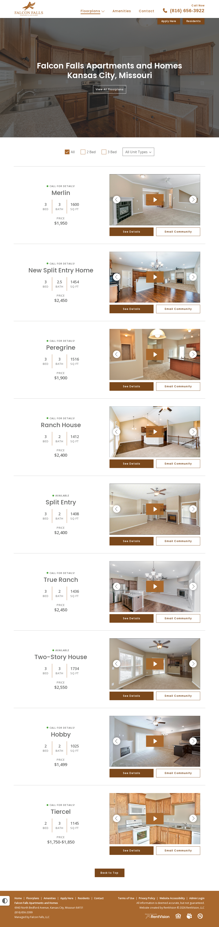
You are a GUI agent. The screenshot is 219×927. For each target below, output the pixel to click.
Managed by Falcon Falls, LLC (32, 917)
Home (18, 898)
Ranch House (61, 425)
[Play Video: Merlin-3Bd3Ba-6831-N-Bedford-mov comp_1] (155, 199)
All (73, 152)
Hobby (61, 734)
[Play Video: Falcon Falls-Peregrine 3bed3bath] (155, 354)
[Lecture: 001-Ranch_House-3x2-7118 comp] (155, 431)
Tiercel (61, 811)
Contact (146, 11)
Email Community (178, 231)
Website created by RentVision (157, 907)
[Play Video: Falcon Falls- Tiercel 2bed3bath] (155, 818)
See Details (131, 231)
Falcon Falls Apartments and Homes (36, 903)
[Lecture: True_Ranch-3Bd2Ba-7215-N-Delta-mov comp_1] (155, 586)
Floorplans (91, 11)
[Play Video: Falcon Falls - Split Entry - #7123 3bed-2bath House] (155, 509)
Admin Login (196, 898)
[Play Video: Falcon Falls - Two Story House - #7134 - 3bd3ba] (155, 664)
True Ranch (61, 579)
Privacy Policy (147, 898)
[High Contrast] (5, 901)
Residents (193, 21)
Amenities (121, 11)
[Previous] (116, 200)
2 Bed (91, 152)
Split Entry (61, 502)
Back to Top (109, 873)
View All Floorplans (110, 89)
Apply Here (168, 21)
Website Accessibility (172, 898)
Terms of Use (126, 898)
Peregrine (60, 347)
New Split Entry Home (60, 270)
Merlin (61, 192)
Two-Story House (60, 657)
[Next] (193, 200)
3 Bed (112, 152)
